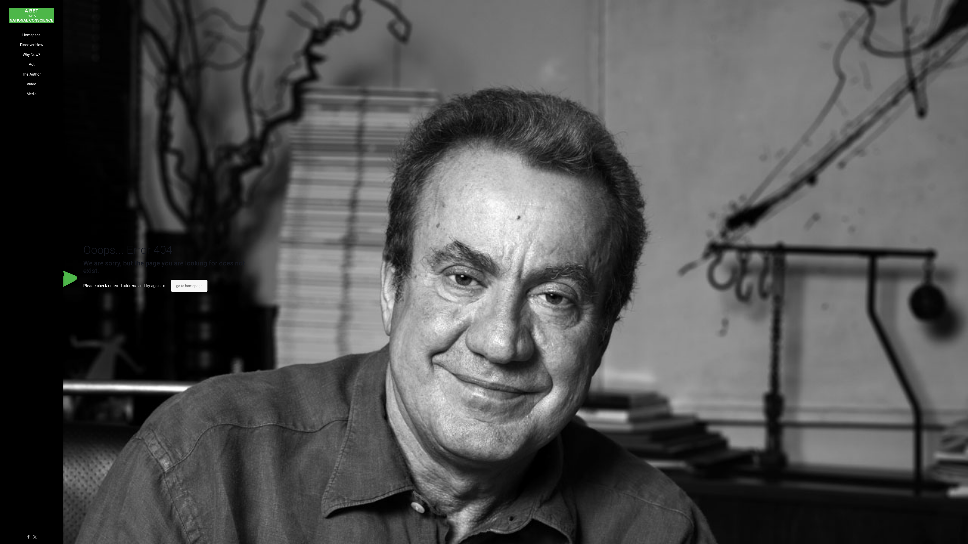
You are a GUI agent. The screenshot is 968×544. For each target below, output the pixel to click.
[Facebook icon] (29, 537)
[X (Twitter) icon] (35, 537)
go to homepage (189, 286)
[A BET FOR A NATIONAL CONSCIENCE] (31, 15)
